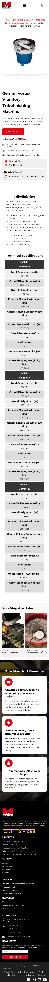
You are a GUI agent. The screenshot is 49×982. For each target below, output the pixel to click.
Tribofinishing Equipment (17, 23)
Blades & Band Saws (10, 845)
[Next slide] (47, 635)
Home (6, 20)
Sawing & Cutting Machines (13, 841)
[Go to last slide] (2, 52)
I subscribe (15, 957)
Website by (41, 966)
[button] (6, 79)
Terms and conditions (29, 973)
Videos (5, 902)
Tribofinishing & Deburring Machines (27, 20)
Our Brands (7, 869)
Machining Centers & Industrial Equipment (20, 854)
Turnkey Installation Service (13, 890)
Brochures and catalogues (13, 905)
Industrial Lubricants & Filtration (15, 848)
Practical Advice (8, 909)
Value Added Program (11, 893)
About (4, 863)
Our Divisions (7, 866)
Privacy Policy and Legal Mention (12, 973)
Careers (5, 873)
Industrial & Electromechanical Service (18, 884)
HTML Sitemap (41, 973)
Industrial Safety (9, 887)
